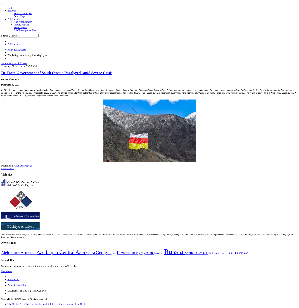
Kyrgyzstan (145, 253)
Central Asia (72, 252)
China (91, 253)
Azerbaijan (48, 252)
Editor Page (19, 16)
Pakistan (159, 253)
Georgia (104, 252)
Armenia (29, 252)
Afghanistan (11, 253)
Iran (114, 253)
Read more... (7, 168)
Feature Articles (21, 24)
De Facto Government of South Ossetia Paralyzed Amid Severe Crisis (56, 73)
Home (10, 8)
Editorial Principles (23, 13)
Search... (5, 35)
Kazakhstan (126, 252)
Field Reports (20, 27)
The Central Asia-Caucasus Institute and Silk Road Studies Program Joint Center (47, 304)
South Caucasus (196, 253)
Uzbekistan (241, 253)
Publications (13, 19)
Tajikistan (214, 253)
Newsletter (6, 271)
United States (227, 253)
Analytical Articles (23, 22)
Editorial (11, 10)
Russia (174, 251)
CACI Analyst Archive (25, 30)
